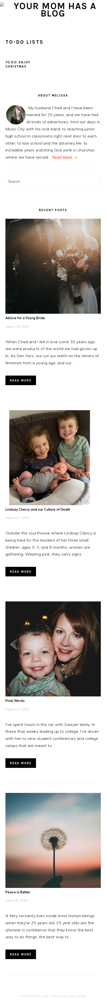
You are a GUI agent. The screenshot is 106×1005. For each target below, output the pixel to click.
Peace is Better (18, 892)
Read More (21, 380)
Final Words (15, 701)
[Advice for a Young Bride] (53, 312)
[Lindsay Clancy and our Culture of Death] (53, 503)
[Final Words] (53, 695)
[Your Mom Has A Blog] (53, 13)
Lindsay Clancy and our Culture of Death (38, 509)
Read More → (65, 157)
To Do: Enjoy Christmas (18, 64)
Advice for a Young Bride (25, 318)
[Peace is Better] (53, 886)
